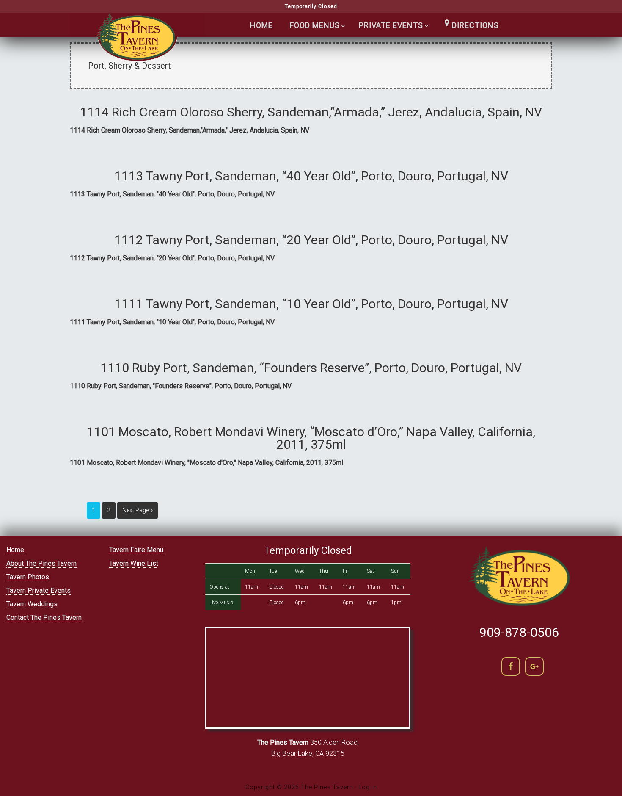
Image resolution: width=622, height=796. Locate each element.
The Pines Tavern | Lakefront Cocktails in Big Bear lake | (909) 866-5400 (137, 43)
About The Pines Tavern (41, 563)
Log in (367, 787)
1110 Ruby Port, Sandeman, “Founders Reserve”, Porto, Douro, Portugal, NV (311, 367)
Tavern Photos (27, 577)
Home (15, 550)
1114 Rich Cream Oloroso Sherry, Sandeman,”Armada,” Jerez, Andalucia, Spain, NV (311, 112)
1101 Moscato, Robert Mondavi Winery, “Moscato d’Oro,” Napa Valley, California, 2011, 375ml (311, 438)
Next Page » (137, 510)
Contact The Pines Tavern (44, 618)
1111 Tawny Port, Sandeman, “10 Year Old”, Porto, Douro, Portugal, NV (311, 303)
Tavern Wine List (133, 563)
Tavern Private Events (38, 590)
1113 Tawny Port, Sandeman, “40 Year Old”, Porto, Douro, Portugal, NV (311, 176)
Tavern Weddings (32, 604)
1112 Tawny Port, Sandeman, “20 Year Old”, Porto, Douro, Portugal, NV (311, 239)
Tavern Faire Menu (136, 550)
